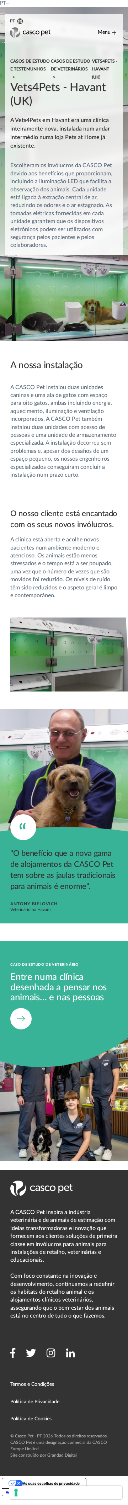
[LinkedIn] (70, 1353)
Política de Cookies (31, 1418)
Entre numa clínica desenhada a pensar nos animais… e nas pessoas (53, 949)
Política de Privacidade (34, 1401)
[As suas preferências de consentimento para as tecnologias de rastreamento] (65, 1492)
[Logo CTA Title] (30, 32)
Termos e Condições (32, 1384)
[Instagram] (51, 1353)
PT (12, 21)
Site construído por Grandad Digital (43, 1455)
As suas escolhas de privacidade (51, 1483)
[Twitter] (31, 1353)
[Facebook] (12, 1353)
